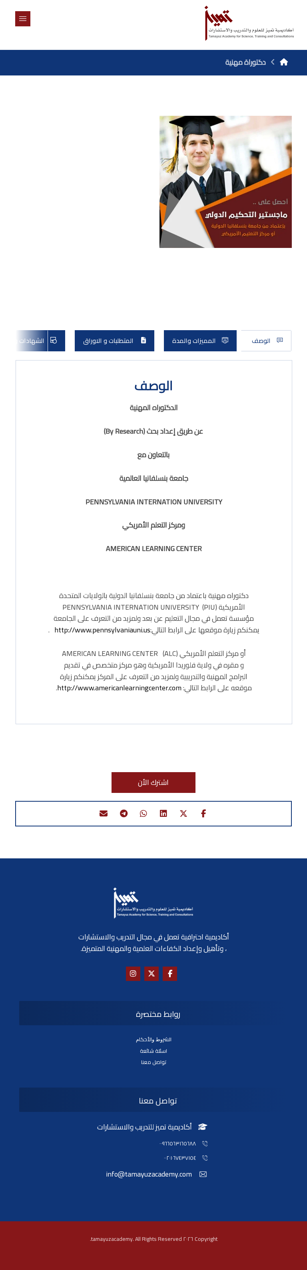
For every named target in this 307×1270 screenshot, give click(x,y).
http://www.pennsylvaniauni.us (102, 629)
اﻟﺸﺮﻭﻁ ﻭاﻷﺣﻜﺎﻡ (153, 1039)
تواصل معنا (153, 1062)
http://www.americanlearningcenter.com (119, 687)
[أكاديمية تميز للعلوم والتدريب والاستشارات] (249, 23)
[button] (22, 18)
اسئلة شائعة (153, 1051)
